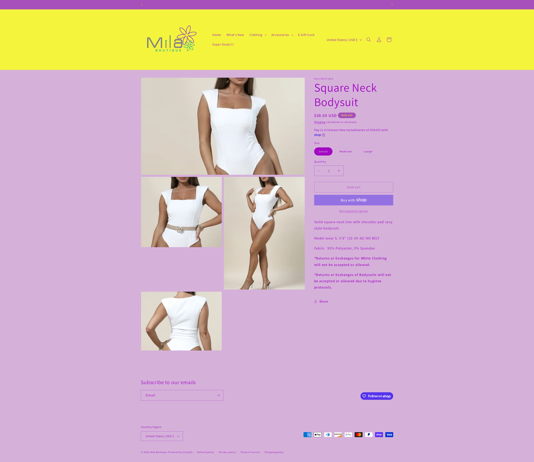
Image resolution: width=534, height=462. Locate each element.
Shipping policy (274, 452)
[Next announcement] (392, 4)
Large (371, 152)
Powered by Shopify (180, 452)
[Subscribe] (218, 395)
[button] (257, 35)
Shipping (319, 122)
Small (326, 152)
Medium (348, 152)
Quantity (320, 161)
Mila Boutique (158, 452)
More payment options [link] (353, 211)
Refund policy (205, 452)
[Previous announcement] (142, 4)
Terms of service (250, 452)
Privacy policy (227, 452)
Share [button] (323, 301)
